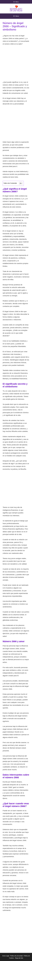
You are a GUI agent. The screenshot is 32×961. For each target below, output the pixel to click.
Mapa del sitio (19, 958)
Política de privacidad (16, 956)
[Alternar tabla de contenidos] (20, 183)
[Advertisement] (16, 64)
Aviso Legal (5, 956)
